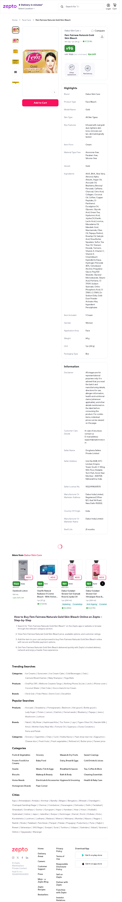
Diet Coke (46, 688)
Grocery (29, 737)
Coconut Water (32, 688)
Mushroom (30, 716)
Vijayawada (26, 832)
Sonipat (48, 827)
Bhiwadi (82, 800)
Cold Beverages (73, 673)
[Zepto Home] (10, 6)
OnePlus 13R (31, 683)
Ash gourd (77, 707)
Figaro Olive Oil (85, 722)
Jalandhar (44, 814)
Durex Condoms (85, 726)
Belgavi (62, 800)
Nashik (15, 823)
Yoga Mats (69, 678)
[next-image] (54, 92)
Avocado (29, 707)
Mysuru (88, 818)
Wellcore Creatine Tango (50, 683)
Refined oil (74, 741)
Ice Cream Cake (56, 673)
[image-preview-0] (15, 30)
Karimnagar (65, 814)
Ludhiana (40, 818)
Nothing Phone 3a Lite (74, 683)
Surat (56, 827)
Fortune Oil (60, 726)
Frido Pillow (41, 694)
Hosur (83, 809)
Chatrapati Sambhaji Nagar (24, 805)
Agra (14, 800)
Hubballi (92, 809)
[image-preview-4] (15, 72)
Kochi (82, 814)
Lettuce (40, 716)
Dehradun (79, 805)
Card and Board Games (35, 678)
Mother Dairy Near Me (42, 726)
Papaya (92, 712)
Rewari (15, 827)
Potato (40, 712)
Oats (84, 673)
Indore (27, 814)
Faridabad (97, 805)
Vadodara (84, 827)
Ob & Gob (29, 694)
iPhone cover (100, 683)
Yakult (28, 722)
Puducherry (82, 823)
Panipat (52, 823)
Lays (74, 722)
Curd (55, 737)
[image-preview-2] (15, 51)
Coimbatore (53, 805)
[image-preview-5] (15, 82)
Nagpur (96, 818)
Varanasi (102, 827)
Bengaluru (72, 800)
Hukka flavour (66, 737)
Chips (48, 737)
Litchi (89, 683)
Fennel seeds (70, 712)
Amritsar (45, 800)
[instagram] (14, 857)
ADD (28, 577)
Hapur (59, 809)
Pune (92, 823)
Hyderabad (17, 814)
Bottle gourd (89, 707)
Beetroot (66, 707)
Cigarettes (39, 737)
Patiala (61, 823)
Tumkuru (65, 827)
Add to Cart (40, 102)
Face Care (26, 20)
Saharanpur (25, 827)
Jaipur (35, 814)
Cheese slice (31, 741)
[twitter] (19, 857)
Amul (27, 726)
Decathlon (66, 694)
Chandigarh (93, 800)
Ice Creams (30, 673)
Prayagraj (70, 823)
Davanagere (66, 805)
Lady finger (30, 712)
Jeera (100, 712)
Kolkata (90, 814)
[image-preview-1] (15, 40)
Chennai (42, 805)
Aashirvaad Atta (50, 722)
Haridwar (68, 809)
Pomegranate (53, 707)
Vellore (15, 832)
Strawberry (40, 707)
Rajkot (99, 823)
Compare (100, 30)
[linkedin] (28, 857)
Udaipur (74, 827)
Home (14, 20)
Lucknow (29, 818)
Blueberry (82, 712)
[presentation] (20, 20)
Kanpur (54, 814)
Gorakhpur (29, 809)
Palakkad (32, 823)
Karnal (75, 814)
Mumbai (79, 818)
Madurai (50, 818)
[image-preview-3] (15, 61)
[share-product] (102, 36)
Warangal (37, 832)
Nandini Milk (99, 722)
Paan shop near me (83, 737)
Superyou (71, 726)
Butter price (86, 741)
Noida (23, 823)
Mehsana (69, 818)
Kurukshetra (18, 818)
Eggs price (99, 737)
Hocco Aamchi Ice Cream (64, 688)
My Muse (37, 722)
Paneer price (99, 741)
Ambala (35, 800)
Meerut (59, 818)
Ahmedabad (24, 800)
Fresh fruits (44, 741)
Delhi (88, 805)
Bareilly (53, 800)
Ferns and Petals (32, 731)
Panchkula (42, 823)
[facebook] (23, 857)
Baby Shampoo (55, 678)
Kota (98, 814)
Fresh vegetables (59, 741)
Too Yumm (65, 722)
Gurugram (49, 809)
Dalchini (58, 712)
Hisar (76, 809)
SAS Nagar (38, 827)
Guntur (39, 809)
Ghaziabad (17, 809)
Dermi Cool (54, 694)
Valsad (94, 827)
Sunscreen (42, 673)
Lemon (49, 712)
